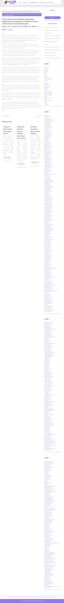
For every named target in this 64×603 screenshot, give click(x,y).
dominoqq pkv (47, 97)
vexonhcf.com (47, 342)
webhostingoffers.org (48, 160)
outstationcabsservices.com (49, 277)
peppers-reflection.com (48, 583)
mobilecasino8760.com (48, 414)
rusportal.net (46, 479)
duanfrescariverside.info (49, 220)
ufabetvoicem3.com (48, 211)
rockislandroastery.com (48, 300)
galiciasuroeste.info (48, 372)
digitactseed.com (47, 171)
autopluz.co (46, 339)
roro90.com (46, 471)
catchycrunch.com (48, 129)
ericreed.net (46, 411)
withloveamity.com (48, 153)
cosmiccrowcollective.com (49, 488)
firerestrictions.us (47, 388)
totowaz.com (46, 563)
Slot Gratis (42, 2)
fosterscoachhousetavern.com (50, 508)
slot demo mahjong (48, 94)
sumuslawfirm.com (48, 556)
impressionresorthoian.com (49, 552)
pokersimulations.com (48, 196)
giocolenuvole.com (48, 150)
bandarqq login (19, 595)
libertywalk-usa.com (48, 323)
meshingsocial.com (48, 528)
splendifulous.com (47, 200)
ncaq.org (46, 140)
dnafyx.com (46, 149)
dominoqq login (35, 595)
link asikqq (46, 88)
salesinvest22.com (48, 248)
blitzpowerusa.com (48, 515)
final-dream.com (47, 242)
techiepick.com (47, 261)
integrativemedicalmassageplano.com (51, 542)
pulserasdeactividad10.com (49, 434)
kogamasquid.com (48, 443)
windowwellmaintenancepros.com (51, 586)
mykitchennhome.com (48, 421)
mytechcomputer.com (48, 307)
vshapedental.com (48, 271)
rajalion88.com (47, 124)
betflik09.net (46, 139)
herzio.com (46, 473)
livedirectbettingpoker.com (49, 538)
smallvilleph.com (47, 371)
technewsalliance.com (48, 229)
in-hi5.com (46, 474)
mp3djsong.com (47, 327)
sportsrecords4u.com (48, 202)
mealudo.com (47, 536)
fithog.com (46, 400)
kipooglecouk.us (47, 419)
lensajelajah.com (47, 137)
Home (20, 2)
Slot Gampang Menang (33, 2)
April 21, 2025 (7, 26)
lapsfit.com (46, 192)
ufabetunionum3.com (48, 206)
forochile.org (46, 379)
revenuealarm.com (48, 303)
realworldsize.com (47, 503)
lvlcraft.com (46, 173)
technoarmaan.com (48, 288)
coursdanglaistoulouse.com (49, 329)
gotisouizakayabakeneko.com (50, 491)
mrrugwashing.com (48, 544)
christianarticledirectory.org (49, 448)
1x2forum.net (47, 116)
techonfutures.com (48, 265)
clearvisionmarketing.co (49, 238)
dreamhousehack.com (48, 282)
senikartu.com (47, 478)
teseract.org (46, 249)
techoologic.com (47, 266)
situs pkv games (11, 595)
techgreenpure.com (48, 165)
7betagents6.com (47, 185)
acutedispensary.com (48, 559)
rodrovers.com (47, 177)
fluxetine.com (47, 413)
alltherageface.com (48, 296)
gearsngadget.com (48, 190)
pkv (45, 81)
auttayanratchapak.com (49, 496)
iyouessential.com (47, 152)
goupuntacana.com (48, 125)
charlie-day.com (47, 537)
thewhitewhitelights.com (49, 405)
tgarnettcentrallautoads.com (49, 336)
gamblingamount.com (48, 575)
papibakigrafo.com (48, 426)
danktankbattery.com (48, 534)
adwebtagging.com (48, 570)
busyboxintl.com (47, 495)
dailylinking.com (47, 148)
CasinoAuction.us (47, 418)
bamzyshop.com (47, 262)
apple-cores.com (47, 432)
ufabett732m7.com (48, 252)
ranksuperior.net (47, 571)
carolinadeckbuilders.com (49, 355)
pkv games (46, 67)
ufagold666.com (47, 257)
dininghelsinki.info (47, 219)
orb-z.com (46, 507)
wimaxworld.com (47, 384)
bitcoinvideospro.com (48, 487)
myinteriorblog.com (48, 258)
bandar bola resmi (48, 77)
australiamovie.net (48, 325)
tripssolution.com (47, 178)
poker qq (46, 76)
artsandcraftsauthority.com (49, 310)
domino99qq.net (47, 466)
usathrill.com (46, 270)
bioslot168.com (47, 308)
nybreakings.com (47, 275)
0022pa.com (46, 364)
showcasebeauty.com (48, 351)
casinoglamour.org (48, 446)
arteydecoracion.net (48, 398)
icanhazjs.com (47, 427)
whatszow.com (47, 161)
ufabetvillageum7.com (48, 210)
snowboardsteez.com (48, 520)
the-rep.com (46, 359)
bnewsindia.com (47, 260)
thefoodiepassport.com (48, 423)
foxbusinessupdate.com (49, 540)
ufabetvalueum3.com (48, 207)
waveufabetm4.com (48, 212)
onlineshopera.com (48, 142)
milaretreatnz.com (47, 368)
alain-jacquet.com (47, 490)
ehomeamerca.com (48, 162)
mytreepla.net (47, 195)
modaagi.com (47, 369)
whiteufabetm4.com (48, 216)
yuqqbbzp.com (47, 183)
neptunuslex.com (47, 330)
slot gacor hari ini (50, 2)
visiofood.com (47, 253)
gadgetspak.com (47, 188)
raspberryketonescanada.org (50, 267)
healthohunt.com (47, 225)
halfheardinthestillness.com (49, 409)
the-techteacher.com (48, 283)
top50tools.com (47, 358)
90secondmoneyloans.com (49, 174)
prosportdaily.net (47, 246)
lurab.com (46, 304)
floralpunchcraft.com (48, 532)
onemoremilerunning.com (49, 519)
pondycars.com (47, 263)
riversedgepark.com (48, 127)
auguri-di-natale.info (48, 331)
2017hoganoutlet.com (48, 463)
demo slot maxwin (47, 92)
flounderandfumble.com (49, 224)
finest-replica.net (47, 244)
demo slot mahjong (48, 79)
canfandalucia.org (47, 273)
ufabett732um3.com (48, 233)
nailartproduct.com (48, 170)
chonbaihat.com (47, 393)
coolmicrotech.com (48, 281)
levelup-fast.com (47, 194)
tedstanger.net (47, 232)
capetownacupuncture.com (49, 486)
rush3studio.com (47, 470)
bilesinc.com (46, 367)
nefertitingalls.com (48, 132)
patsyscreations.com (48, 133)
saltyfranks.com (47, 360)
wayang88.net (47, 213)
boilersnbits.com (47, 511)
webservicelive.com (48, 311)
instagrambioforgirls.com (49, 521)
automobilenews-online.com (49, 285)
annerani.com (47, 361)
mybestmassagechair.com (49, 410)
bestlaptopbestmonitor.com (49, 401)
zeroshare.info (47, 365)
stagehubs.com (47, 115)
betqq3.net (46, 415)
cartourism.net (47, 431)
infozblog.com (47, 392)
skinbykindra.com (47, 295)
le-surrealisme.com (48, 350)
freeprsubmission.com (48, 256)
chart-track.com (47, 380)
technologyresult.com (48, 158)
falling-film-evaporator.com (49, 554)
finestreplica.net (47, 223)
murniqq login (23, 597)
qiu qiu (45, 102)
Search (52, 10)
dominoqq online (47, 87)
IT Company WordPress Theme (28, 600)
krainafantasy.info (47, 475)
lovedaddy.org (47, 541)
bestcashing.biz (47, 386)
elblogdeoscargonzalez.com (49, 394)
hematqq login (30, 597)
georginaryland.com (48, 402)
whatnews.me (47, 241)
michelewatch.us (47, 333)
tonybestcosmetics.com (49, 291)
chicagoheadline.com (48, 121)
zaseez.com (46, 128)
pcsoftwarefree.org (48, 146)
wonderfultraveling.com (49, 381)
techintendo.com (47, 164)
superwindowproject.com (49, 425)
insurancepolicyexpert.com (49, 352)
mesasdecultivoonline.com (49, 509)
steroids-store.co (47, 397)
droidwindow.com (47, 254)
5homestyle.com (47, 450)
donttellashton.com (48, 469)
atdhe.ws (46, 406)
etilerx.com (46, 221)
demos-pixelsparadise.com (49, 343)
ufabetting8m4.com (48, 204)
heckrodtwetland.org (48, 407)
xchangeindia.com (48, 279)
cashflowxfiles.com (48, 523)
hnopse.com (46, 578)
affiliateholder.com (48, 587)
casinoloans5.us (47, 417)
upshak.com (46, 548)
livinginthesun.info (47, 482)
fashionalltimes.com (48, 286)
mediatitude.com (47, 344)
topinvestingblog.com (48, 356)
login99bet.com (47, 117)
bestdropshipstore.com (48, 166)
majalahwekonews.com (49, 462)
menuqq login (4, 595)
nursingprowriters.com (48, 557)
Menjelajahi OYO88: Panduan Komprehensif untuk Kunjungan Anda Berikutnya (51, 30)
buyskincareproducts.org (49, 440)
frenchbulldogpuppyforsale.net (50, 442)
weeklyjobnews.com (48, 567)
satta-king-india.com (48, 179)
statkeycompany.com (48, 354)
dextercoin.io (46, 447)
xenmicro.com (47, 141)
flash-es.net (46, 546)
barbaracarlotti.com (48, 435)
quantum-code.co (47, 240)
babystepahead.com (48, 573)
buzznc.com (46, 292)
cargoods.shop (47, 484)
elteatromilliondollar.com (49, 499)
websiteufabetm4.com (48, 215)
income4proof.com (48, 135)
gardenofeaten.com (48, 516)
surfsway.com (47, 169)
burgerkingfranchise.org (49, 500)
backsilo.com (46, 549)
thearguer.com (47, 529)
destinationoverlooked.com (49, 574)
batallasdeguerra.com (48, 373)
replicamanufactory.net (48, 198)
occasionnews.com (48, 579)
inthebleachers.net (48, 438)
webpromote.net (47, 396)
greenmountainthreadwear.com (50, 558)
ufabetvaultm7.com (48, 208)
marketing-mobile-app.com (49, 531)
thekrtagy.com (47, 278)
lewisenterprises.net (48, 145)
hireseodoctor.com (48, 191)
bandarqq (46, 83)
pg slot (45, 98)
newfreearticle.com (48, 513)
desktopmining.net (48, 436)
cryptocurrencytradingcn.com (50, 562)
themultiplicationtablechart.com (50, 444)
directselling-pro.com (48, 302)
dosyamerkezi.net (47, 348)
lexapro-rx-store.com (48, 439)
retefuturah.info (47, 227)
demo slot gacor (47, 90)
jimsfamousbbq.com (48, 322)
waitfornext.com (47, 237)
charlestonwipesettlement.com (50, 565)
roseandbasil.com (47, 404)
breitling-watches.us (48, 335)
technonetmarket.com (48, 231)
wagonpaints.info (47, 236)
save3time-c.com (47, 340)
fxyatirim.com (47, 156)
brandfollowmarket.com (49, 566)
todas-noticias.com (48, 477)
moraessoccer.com (48, 377)
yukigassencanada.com (49, 181)
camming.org (47, 123)
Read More (8, 158)
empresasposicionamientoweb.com (51, 290)
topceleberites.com (48, 203)
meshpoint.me (47, 492)
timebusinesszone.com (48, 582)
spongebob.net (47, 494)
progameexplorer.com (48, 299)
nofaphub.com (47, 131)
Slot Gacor (25, 2)
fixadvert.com (47, 338)
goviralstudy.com (47, 430)
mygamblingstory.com (48, 461)
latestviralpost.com (48, 512)
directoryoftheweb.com (48, 467)
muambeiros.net (47, 390)
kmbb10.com (46, 524)
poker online (37, 597)
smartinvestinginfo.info (48, 228)
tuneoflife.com (47, 584)
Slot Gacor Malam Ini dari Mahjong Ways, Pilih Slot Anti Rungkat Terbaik (18, 11)
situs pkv (46, 80)
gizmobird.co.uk (47, 326)
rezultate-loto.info (47, 199)
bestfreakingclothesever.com (50, 553)
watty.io (45, 481)
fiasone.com (46, 533)
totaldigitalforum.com (48, 287)
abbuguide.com (47, 157)
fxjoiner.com (46, 294)
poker (45, 75)
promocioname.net (48, 382)
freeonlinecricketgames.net (49, 385)
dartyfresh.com (47, 144)
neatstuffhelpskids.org (48, 376)
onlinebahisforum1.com (49, 120)
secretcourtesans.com (48, 119)
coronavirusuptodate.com (49, 186)
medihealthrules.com (48, 269)
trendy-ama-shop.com (48, 250)
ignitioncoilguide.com (48, 306)
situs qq (45, 69)
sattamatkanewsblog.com (49, 561)
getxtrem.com (47, 525)
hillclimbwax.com (47, 577)
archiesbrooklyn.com (48, 389)
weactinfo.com (47, 527)
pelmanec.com (47, 465)
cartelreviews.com (47, 167)
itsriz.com (46, 483)
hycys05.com (47, 517)
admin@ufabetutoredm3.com (18, 26)
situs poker (46, 85)
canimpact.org (47, 429)
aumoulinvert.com (47, 422)
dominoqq (46, 71)
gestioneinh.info (47, 245)
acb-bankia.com (47, 545)
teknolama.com (47, 504)
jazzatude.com (47, 363)
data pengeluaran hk (48, 100)
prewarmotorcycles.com (49, 346)
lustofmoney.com (47, 581)
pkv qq (45, 68)
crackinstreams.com (48, 187)
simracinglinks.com (48, 347)
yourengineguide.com (48, 274)
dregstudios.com (47, 375)
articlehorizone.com (48, 182)
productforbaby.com (48, 506)
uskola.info (46, 235)
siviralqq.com (47, 550)
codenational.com (47, 298)
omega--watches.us (48, 334)
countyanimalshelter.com (49, 569)
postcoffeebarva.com (48, 498)
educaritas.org (47, 136)
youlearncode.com (48, 154)
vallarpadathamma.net (48, 502)
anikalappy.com (47, 217)
